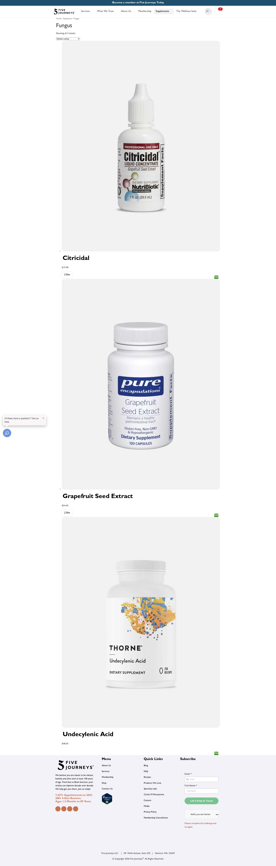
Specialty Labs (150, 789)
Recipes (147, 777)
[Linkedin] (69, 808)
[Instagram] (63, 808)
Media (147, 806)
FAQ (146, 771)
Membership (144, 11)
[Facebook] (58, 808)
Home (58, 19)
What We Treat (105, 11)
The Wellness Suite (186, 11)
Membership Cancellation (156, 818)
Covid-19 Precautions (154, 795)
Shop (104, 783)
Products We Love (152, 783)
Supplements (162, 11)
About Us (126, 11)
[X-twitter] (75, 808)
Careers (147, 801)
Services (85, 11)
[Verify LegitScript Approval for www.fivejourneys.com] (107, 804)
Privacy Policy (150, 812)
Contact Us (107, 789)
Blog (146, 766)
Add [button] (216, 277)
